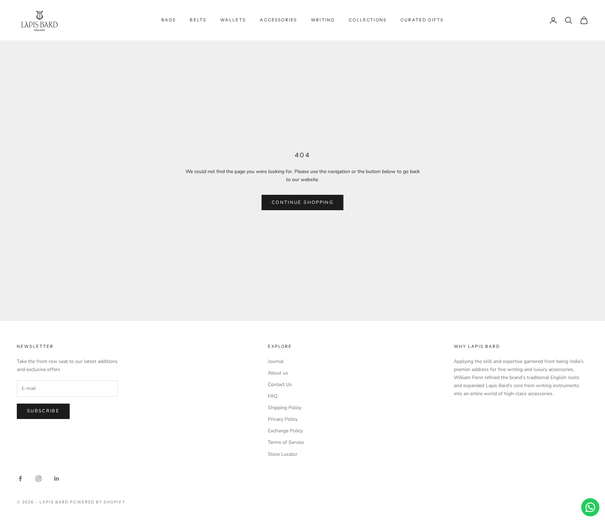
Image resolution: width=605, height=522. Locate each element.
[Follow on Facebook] (20, 478)
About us (278, 373)
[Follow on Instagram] (38, 478)
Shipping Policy (284, 407)
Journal (276, 361)
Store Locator (283, 454)
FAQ (273, 396)
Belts (198, 19)
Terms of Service (286, 442)
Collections (368, 19)
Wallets (233, 19)
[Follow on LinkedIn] (56, 478)
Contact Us (280, 384)
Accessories (278, 19)
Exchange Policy (285, 430)
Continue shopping (302, 202)
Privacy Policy (283, 419)
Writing (323, 19)
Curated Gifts (422, 19)
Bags (168, 19)
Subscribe (43, 411)
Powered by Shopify (98, 502)
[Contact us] (590, 507)
